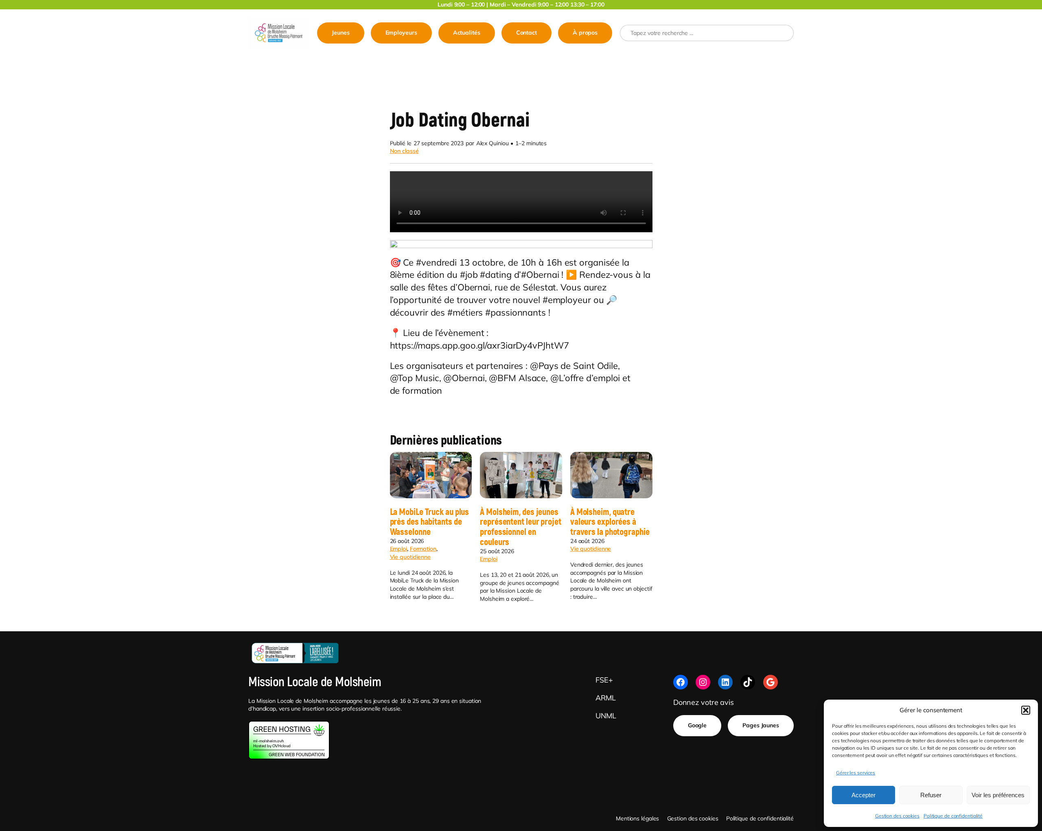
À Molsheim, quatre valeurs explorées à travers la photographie (610, 522)
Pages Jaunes (760, 725)
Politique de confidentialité (953, 816)
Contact (526, 32)
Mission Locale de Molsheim (314, 682)
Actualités (466, 32)
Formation (423, 548)
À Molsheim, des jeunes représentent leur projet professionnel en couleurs (520, 527)
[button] (1026, 710)
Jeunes (340, 32)
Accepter (864, 795)
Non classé (404, 151)
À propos (585, 32)
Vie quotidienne (410, 557)
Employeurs (401, 32)
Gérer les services (855, 773)
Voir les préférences (998, 795)
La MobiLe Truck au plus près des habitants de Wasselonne (429, 522)
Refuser (930, 795)
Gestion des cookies (897, 816)
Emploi (398, 548)
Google (697, 725)
